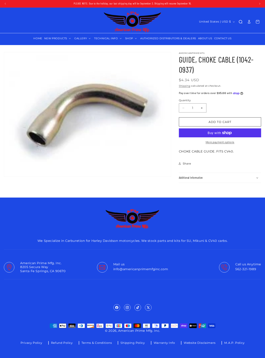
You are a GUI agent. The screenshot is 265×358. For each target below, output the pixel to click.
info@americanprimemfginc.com (140, 269)
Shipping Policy (132, 343)
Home (24, 295)
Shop (43, 295)
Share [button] (187, 163)
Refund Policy (62, 343)
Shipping (184, 85)
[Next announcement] (259, 3)
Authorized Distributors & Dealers (186, 295)
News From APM (72, 295)
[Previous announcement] (5, 3)
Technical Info (131, 295)
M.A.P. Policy (234, 343)
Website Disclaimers (200, 343)
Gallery (103, 295)
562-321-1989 (245, 269)
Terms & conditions (96, 343)
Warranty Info (164, 343)
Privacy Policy (31, 343)
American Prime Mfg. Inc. (139, 331)
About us (237, 295)
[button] (58, 38)
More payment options (220, 142)
